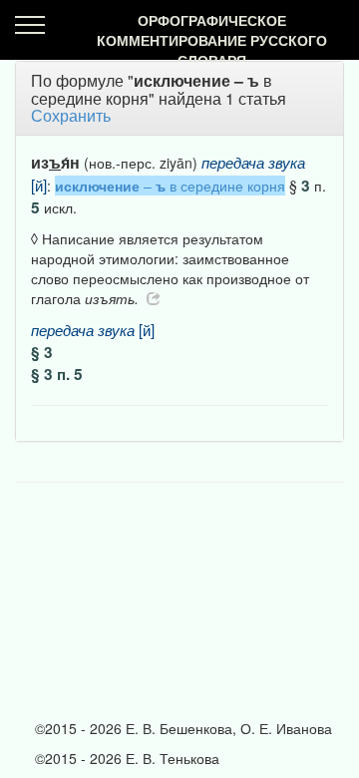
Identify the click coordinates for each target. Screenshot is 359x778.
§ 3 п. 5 (57, 374)
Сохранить (71, 115)
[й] (93, 329)
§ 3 (42, 352)
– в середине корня (170, 185)
